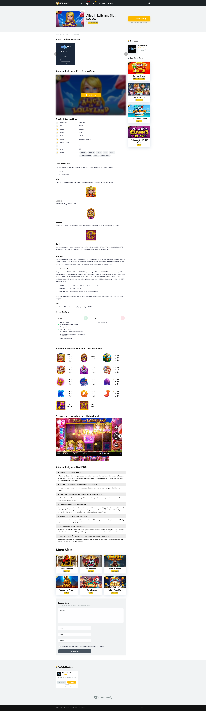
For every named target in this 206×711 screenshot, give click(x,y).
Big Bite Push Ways (115, 590)
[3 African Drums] (139, 73)
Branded (91, 152)
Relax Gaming (115, 571)
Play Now (72, 682)
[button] (120, 436)
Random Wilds (105, 156)
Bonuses (110, 3)
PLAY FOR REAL (138, 19)
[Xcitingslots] (63, 2)
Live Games (102, 3)
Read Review (62, 682)
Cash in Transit (115, 569)
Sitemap (148, 708)
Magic (112, 152)
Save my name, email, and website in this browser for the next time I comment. (82, 646)
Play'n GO (139, 121)
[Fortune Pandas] (91, 587)
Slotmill (90, 592)
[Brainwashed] (91, 566)
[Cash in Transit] (115, 566)
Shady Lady (90, 571)
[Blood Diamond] (67, 566)
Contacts (83, 707)
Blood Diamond (67, 569)
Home (82, 3)
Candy (99, 152)
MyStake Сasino (66, 52)
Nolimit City (66, 571)
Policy (134, 708)
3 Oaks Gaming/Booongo (139, 78)
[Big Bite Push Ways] (115, 587)
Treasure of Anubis (66, 590)
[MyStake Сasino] (132, 52)
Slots (87, 3)
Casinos (94, 3)
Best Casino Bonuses (68, 39)
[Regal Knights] (139, 95)
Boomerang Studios (93, 22)
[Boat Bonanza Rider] (139, 116)
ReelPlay (139, 144)
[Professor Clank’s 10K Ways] (139, 137)
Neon (95, 156)
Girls (105, 152)
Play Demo (91, 95)
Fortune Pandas (91, 590)
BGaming (66, 592)
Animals (83, 152)
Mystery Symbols (86, 156)
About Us (78, 707)
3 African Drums (139, 76)
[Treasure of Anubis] (67, 587)
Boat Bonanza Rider (139, 119)
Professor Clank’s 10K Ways (139, 141)
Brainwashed (91, 569)
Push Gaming (115, 592)
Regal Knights (139, 97)
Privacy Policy (141, 708)
